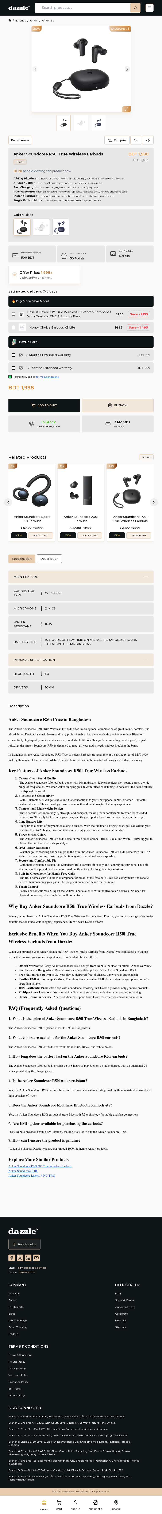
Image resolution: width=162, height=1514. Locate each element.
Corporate (121, 1313)
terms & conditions (47, 376)
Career (12, 1300)
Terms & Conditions (20, 1354)
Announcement (125, 1306)
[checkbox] (13, 314)
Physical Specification (34, 660)
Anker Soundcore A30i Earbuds (81, 519)
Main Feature (26, 577)
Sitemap (120, 1327)
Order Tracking (17, 1327)
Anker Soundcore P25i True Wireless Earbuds (130, 519)
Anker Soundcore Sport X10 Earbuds (32, 519)
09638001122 (27, 1272)
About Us (14, 1293)
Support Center (124, 1300)
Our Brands (15, 1306)
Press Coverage (17, 1320)
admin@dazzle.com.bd (32, 1267)
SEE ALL (146, 457)
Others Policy (16, 1395)
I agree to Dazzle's (36, 376)
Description (49, 559)
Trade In (13, 1333)
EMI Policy (14, 1388)
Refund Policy (16, 1361)
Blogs (11, 1313)
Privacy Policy (17, 1368)
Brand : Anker (20, 140)
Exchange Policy (18, 1381)
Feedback (121, 1320)
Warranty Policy (18, 1375)
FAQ (118, 1293)
